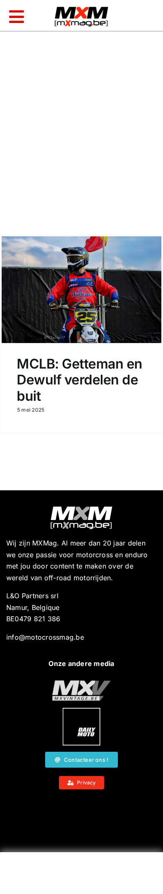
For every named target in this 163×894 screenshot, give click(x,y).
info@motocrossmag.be (45, 637)
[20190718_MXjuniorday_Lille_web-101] (81, 683)
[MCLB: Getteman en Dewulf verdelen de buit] (81, 289)
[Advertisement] (81, 875)
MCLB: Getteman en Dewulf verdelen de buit (80, 380)
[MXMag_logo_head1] (81, 9)
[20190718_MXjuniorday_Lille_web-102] (81, 711)
